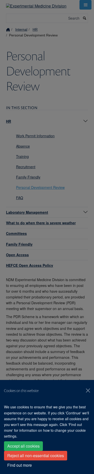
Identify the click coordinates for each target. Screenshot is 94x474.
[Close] (88, 390)
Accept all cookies (23, 446)
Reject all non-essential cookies (35, 455)
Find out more (19, 465)
